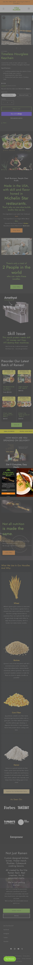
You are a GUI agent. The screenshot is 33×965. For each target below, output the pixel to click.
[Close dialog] (32, 469)
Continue (8, 493)
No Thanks (8, 496)
